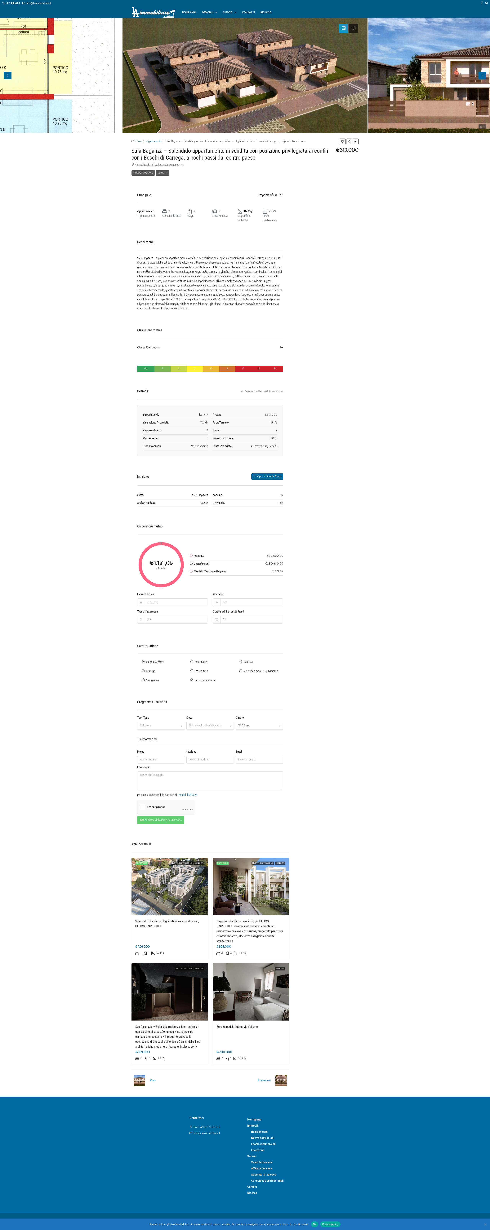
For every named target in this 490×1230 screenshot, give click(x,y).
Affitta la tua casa (261, 1168)
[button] (342, 141)
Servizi (228, 12)
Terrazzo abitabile (205, 680)
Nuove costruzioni (262, 1137)
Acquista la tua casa (263, 1174)
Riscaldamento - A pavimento (261, 671)
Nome (140, 752)
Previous (7, 75)
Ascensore (201, 662)
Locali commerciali (263, 1144)
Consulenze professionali (267, 1180)
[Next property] (281, 1080)
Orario (240, 718)
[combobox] (161, 726)
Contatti (248, 12)
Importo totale (145, 594)
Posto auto (201, 671)
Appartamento (153, 141)
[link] (169, 886)
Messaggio (143, 767)
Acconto (218, 594)
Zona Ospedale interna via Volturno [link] (237, 1027)
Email (239, 752)
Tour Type (143, 718)
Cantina (248, 662)
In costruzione (143, 172)
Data (189, 718)
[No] (485, 1224)
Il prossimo (264, 1080)
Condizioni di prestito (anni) (228, 612)
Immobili (207, 12)
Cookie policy (330, 1224)
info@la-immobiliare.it (207, 1133)
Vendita (162, 172)
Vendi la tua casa (261, 1162)
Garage (150, 671)
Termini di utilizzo (187, 795)
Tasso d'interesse (147, 612)
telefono (191, 752)
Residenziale (259, 1131)
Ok (314, 1224)
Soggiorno (152, 680)
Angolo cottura (155, 662)
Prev (153, 1080)
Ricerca (266, 12)
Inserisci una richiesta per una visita (161, 820)
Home (138, 141)
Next (482, 75)
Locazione (257, 1150)
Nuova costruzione (181, 863)
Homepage (189, 12)
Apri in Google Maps (269, 476)
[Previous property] (139, 1080)
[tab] (343, 28)
